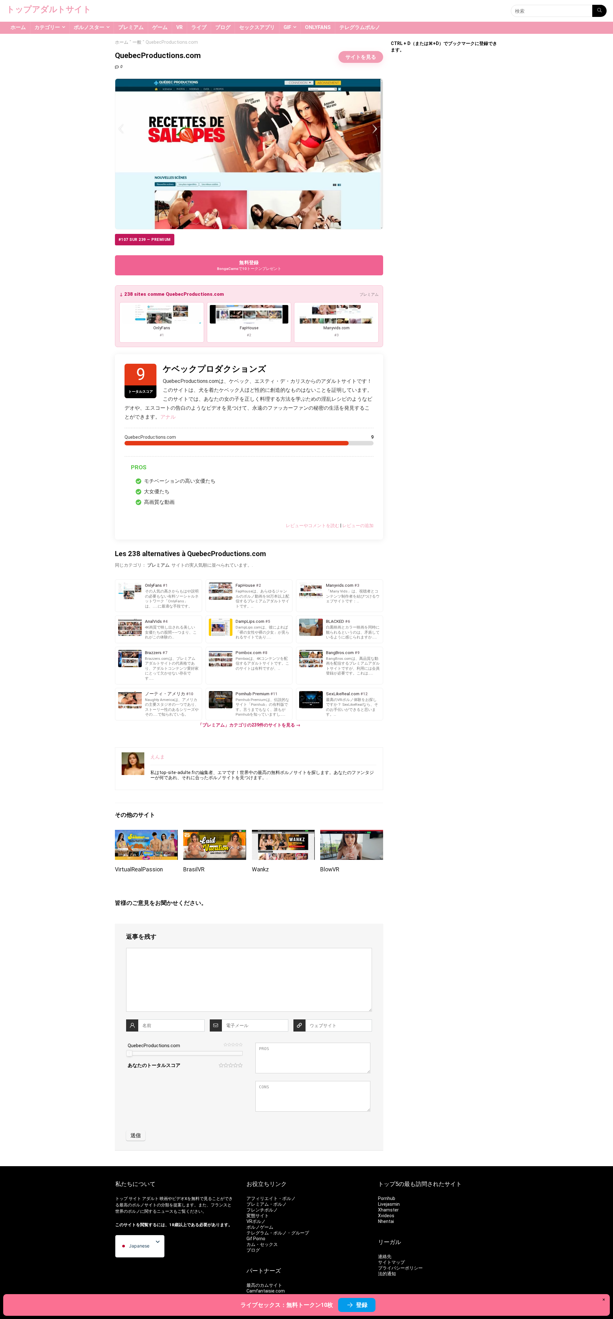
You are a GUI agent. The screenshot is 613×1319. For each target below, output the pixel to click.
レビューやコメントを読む (312, 525)
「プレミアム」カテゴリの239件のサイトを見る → (249, 724)
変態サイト (257, 1215)
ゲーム (160, 27)
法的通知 (387, 1273)
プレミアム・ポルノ (266, 1204)
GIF (287, 27)
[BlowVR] (351, 834)
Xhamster (388, 1209)
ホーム (18, 27)
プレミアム (131, 27)
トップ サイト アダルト (137, 1198)
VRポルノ (256, 1221)
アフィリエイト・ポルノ (271, 1198)
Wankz (260, 869)
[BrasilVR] (214, 834)
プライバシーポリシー (400, 1268)
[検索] (599, 11)
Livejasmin (389, 1204)
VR (179, 27)
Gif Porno (255, 1238)
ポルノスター (89, 27)
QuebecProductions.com (154, 1045)
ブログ (223, 27)
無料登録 (249, 265)
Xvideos (386, 1215)
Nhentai (386, 1221)
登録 (361, 1304)
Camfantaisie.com (265, 1290)
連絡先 (384, 1256)
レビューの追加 (358, 525)
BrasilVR (193, 869)
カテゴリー (47, 27)
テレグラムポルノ (359, 27)
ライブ (199, 27)
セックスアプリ (257, 27)
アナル (168, 417)
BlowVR (329, 869)
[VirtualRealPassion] (146, 834)
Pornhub (386, 1198)
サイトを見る (360, 57)
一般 (136, 42)
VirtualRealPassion (139, 869)
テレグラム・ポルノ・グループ (277, 1232)
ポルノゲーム (259, 1227)
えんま (157, 757)
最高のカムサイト (264, 1285)
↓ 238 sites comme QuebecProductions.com (171, 294)
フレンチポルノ (262, 1209)
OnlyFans (318, 27)
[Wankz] (283, 834)
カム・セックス (262, 1244)
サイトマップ (391, 1262)
